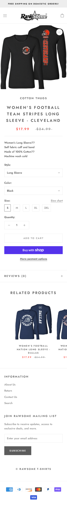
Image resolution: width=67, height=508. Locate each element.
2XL (46, 208)
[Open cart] (62, 15)
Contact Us (10, 397)
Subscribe (17, 450)
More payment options (33, 259)
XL (35, 208)
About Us (10, 385)
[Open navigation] (5, 15)
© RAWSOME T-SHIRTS (33, 469)
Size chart (57, 201)
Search (8, 403)
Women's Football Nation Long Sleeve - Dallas (33, 349)
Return (8, 391)
